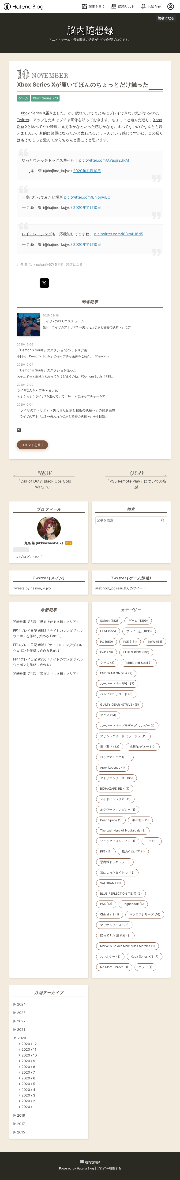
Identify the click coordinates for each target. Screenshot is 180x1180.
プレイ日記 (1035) (139, 631)
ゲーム (23, 98)
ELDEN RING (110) (136, 652)
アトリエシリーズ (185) (116, 778)
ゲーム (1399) (138, 620)
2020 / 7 (28, 1072)
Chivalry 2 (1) (109, 914)
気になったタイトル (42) (117, 872)
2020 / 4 (28, 1090)
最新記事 (49, 609)
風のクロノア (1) (133, 851)
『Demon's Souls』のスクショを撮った (46, 370)
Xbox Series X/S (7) (144, 956)
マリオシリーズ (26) (114, 925)
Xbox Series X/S (45, 98)
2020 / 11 (29, 1049)
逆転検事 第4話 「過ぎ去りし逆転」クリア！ (46, 673)
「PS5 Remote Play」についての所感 (136, 484)
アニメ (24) (108, 715)
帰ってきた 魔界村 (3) (115, 935)
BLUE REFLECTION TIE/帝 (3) (121, 893)
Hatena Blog (85, 1168)
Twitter (23, 119)
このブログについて (28, 557)
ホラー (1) (145, 967)
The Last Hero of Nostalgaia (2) (123, 830)
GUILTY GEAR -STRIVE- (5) (119, 704)
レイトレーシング (37, 234)
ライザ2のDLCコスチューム (63, 321)
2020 (22, 1038)
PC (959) (106, 641)
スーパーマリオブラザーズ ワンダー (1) (127, 725)
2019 (21, 1115)
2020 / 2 (28, 1101)
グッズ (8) (107, 662)
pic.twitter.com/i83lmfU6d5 (118, 234)
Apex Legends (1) (112, 767)
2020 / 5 (28, 1084)
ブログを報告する (109, 1168)
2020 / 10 (29, 1055)
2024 (21, 1004)
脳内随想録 (90, 30)
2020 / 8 (28, 1067)
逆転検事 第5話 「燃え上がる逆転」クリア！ (46, 622)
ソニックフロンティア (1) (117, 841)
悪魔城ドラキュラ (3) (115, 862)
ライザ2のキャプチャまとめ (37, 390)
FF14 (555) (108, 631)
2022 (21, 1021)
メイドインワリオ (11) (115, 799)
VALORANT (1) (110, 883)
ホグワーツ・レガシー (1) (117, 809)
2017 (21, 1124)
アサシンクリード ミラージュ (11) (123, 736)
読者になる (166, 18)
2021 (21, 1029)
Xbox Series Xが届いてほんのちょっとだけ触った (83, 84)
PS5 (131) (130, 641)
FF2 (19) (152, 841)
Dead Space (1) (111, 820)
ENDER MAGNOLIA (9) (116, 673)
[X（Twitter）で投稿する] (44, 283)
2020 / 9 (28, 1061)
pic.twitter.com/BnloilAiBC (87, 197)
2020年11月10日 (87, 170)
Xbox (25, 113)
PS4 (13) (106, 904)
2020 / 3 (28, 1095)
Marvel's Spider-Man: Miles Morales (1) (127, 946)
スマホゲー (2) (110, 956)
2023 (21, 1013)
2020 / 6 (28, 1078)
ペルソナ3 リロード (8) (116, 694)
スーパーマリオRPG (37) (117, 683)
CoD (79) (106, 652)
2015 (21, 1132)
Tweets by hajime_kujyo (32, 588)
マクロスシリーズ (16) (144, 914)
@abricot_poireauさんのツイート (120, 588)
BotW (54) (154, 641)
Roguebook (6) (133, 904)
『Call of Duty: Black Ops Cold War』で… (44, 484)
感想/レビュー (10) (143, 746)
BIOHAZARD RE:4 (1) (114, 788)
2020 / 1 (28, 1107)
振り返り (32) (109, 746)
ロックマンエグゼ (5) (115, 757)
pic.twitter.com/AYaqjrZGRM (104, 160)
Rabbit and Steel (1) (139, 662)
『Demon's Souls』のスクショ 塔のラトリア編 (52, 350)
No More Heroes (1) (114, 967)
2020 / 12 (29, 1044)
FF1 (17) (106, 851)
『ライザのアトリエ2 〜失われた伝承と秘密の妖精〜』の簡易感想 (66, 410)
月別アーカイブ (48, 992)
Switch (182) (109, 620)
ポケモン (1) (140, 820)
